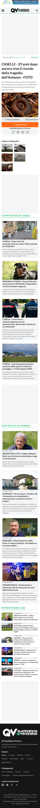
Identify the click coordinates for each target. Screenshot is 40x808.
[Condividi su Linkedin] (23, 132)
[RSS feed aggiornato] (3, 785)
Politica (20, 755)
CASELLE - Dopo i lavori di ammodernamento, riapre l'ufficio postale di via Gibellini (19, 243)
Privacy (18, 772)
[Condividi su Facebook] (13, 132)
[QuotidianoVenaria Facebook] (12, 785)
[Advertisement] (20, 35)
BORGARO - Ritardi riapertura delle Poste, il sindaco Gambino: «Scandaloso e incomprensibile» (19, 543)
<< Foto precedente (12, 119)
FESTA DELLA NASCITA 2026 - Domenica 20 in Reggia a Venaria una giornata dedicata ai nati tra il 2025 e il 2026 (26, 629)
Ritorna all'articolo (19, 57)
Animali (4, 759)
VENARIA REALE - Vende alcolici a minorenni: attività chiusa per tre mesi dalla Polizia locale (18, 587)
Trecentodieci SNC (10, 797)
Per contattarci (7, 772)
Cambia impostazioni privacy (23, 775)
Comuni (30, 759)
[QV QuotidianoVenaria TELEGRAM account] (16, 785)
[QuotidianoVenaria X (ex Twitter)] (7, 785)
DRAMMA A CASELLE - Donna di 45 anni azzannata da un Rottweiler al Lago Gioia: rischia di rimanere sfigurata (19, 283)
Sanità (27, 755)
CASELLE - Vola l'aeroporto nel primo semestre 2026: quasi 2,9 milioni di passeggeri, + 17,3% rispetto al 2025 (17, 366)
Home (4, 755)
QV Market (14, 759)
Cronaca (34, 57)
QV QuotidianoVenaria (23, 795)
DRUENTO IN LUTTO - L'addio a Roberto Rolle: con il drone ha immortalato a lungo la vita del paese (19, 456)
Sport (22, 759)
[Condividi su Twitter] (18, 132)
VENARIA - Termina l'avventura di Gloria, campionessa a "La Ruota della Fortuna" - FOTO (26, 662)
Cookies (26, 772)
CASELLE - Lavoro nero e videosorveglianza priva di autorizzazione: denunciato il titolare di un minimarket (18, 323)
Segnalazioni (6, 762)
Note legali (6, 775)
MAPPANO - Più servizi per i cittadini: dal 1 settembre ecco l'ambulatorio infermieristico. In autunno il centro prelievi (19, 497)
